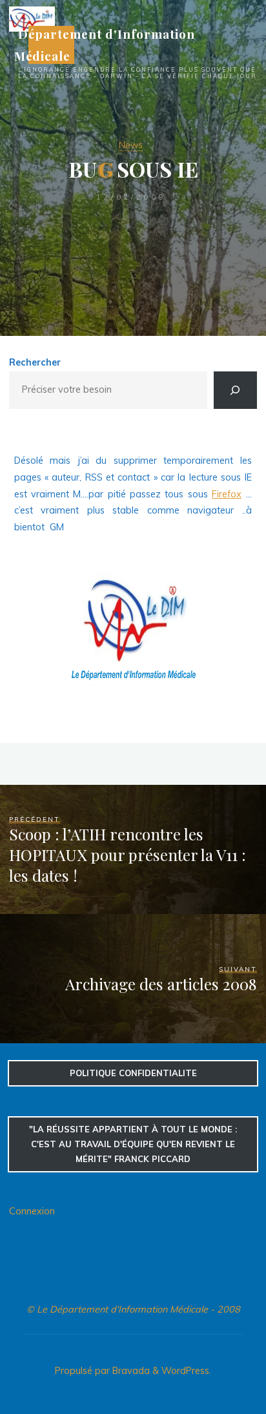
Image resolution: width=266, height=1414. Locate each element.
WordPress (185, 1371)
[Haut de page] (215, 1363)
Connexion (32, 1211)
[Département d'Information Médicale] (32, 18)
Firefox (227, 494)
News (131, 145)
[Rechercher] (235, 390)
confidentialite (133, 1073)
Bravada (130, 1371)
